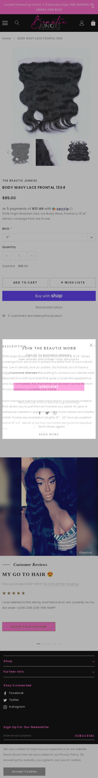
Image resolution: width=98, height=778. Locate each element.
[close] (91, 344)
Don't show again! (52, 427)
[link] (42, 413)
